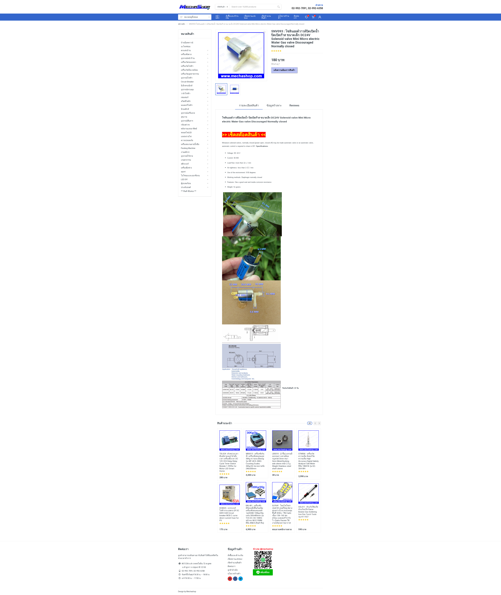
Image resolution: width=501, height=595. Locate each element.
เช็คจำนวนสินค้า (235, 563)
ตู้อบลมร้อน (186, 183)
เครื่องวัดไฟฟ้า (187, 66)
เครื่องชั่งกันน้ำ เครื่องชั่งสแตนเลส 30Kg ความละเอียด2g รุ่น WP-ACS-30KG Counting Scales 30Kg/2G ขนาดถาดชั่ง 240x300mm (255, 461)
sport (183, 171)
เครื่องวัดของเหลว (188, 62)
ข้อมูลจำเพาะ (274, 105)
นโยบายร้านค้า (234, 573)
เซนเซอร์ (184, 97)
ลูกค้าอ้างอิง (233, 570)
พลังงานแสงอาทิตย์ (189, 128)
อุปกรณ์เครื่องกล (188, 113)
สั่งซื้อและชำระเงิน (235, 555)
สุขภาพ (184, 117)
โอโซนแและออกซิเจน (190, 175)
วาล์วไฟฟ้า (185, 93)
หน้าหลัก (181, 24)
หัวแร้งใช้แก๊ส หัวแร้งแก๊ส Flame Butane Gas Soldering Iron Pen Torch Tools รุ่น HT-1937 (308, 512)
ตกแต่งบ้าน (186, 50)
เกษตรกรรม (186, 160)
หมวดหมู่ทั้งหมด (191, 17)
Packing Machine (188, 148)
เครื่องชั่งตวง (186, 54)
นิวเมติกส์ (185, 109)
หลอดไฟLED (186, 132)
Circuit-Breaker (187, 82)
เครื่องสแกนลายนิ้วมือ (190, 144)
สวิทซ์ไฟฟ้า (186, 101)
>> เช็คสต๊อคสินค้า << (244, 134)
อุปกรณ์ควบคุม (187, 89)
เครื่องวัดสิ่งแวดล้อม (189, 70)
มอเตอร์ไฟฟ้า (187, 105)
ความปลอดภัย (187, 140)
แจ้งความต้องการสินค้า (284, 70)
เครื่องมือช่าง (186, 168)
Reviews (294, 105)
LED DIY (184, 179)
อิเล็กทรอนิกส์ (186, 85)
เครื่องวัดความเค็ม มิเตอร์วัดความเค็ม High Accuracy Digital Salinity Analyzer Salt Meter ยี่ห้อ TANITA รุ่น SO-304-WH (308, 461)
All (310, 423)
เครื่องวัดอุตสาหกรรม (190, 74)
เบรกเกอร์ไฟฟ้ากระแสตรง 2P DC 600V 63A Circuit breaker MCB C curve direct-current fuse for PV (229, 514)
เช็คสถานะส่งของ (235, 559)
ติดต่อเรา (231, 566)
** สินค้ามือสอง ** (188, 191)
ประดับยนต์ (186, 187)
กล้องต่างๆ (185, 125)
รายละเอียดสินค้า (249, 105)
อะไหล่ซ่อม (185, 46)
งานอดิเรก (185, 152)
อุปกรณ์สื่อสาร (187, 121)
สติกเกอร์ (185, 164)
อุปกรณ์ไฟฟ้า (186, 78)
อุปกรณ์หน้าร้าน (188, 58)
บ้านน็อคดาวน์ (187, 42)
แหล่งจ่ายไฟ (186, 136)
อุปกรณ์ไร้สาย (187, 156)
